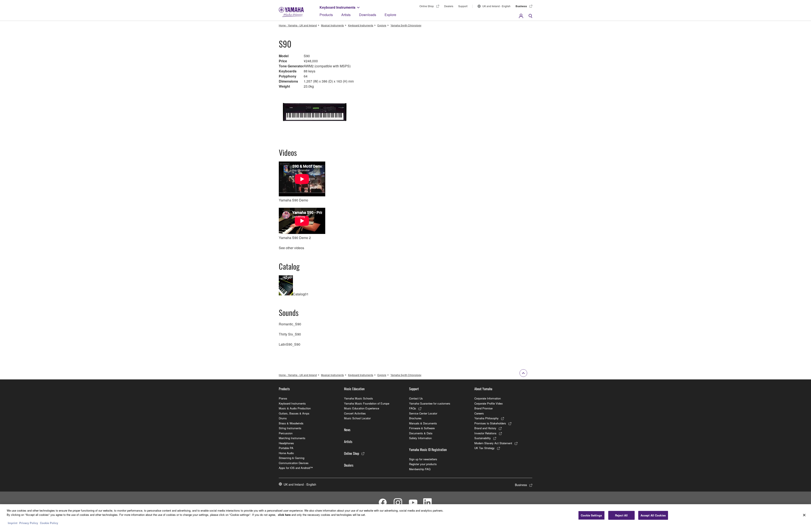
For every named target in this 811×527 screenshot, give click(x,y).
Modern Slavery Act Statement (493, 443)
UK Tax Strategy (484, 448)
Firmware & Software (422, 428)
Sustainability (482, 438)
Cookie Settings (591, 515)
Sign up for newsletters (423, 459)
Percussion (286, 433)
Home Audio (286, 453)
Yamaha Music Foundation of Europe (366, 403)
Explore (390, 14)
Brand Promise (483, 408)
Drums (283, 418)
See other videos (291, 247)
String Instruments (290, 428)
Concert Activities (355, 413)
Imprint (12, 523)
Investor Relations (485, 433)
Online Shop (426, 6)
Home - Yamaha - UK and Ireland (298, 25)
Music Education (354, 388)
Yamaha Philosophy (486, 418)
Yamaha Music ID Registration (428, 449)
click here (284, 514)
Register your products (423, 464)
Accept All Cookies (653, 515)
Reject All (621, 515)
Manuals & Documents (423, 423)
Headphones (286, 443)
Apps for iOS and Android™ (296, 468)
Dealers (448, 6)
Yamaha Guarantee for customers (429, 403)
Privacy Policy (28, 523)
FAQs (412, 408)
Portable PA (286, 448)
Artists (346, 14)
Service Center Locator (423, 413)
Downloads (367, 14)
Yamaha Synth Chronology (406, 25)
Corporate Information (487, 398)
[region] (405, 515)
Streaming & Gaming (291, 458)
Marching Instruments (292, 438)
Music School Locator (357, 418)
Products (326, 14)
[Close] (804, 515)
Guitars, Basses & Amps (294, 413)
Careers (479, 413)
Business (521, 6)
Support (462, 6)
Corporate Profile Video (488, 403)
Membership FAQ (419, 469)
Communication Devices (294, 463)
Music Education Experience (361, 408)
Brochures (415, 418)
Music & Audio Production (295, 408)
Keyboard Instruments (337, 7)
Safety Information (420, 438)
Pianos (283, 398)
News (347, 429)
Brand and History (485, 428)
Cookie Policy (49, 523)
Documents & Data (420, 433)
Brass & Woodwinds (291, 423)
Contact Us (416, 398)
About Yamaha (483, 388)
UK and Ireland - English (496, 6)
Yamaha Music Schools (358, 398)
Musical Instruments (332, 25)
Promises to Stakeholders (490, 423)
